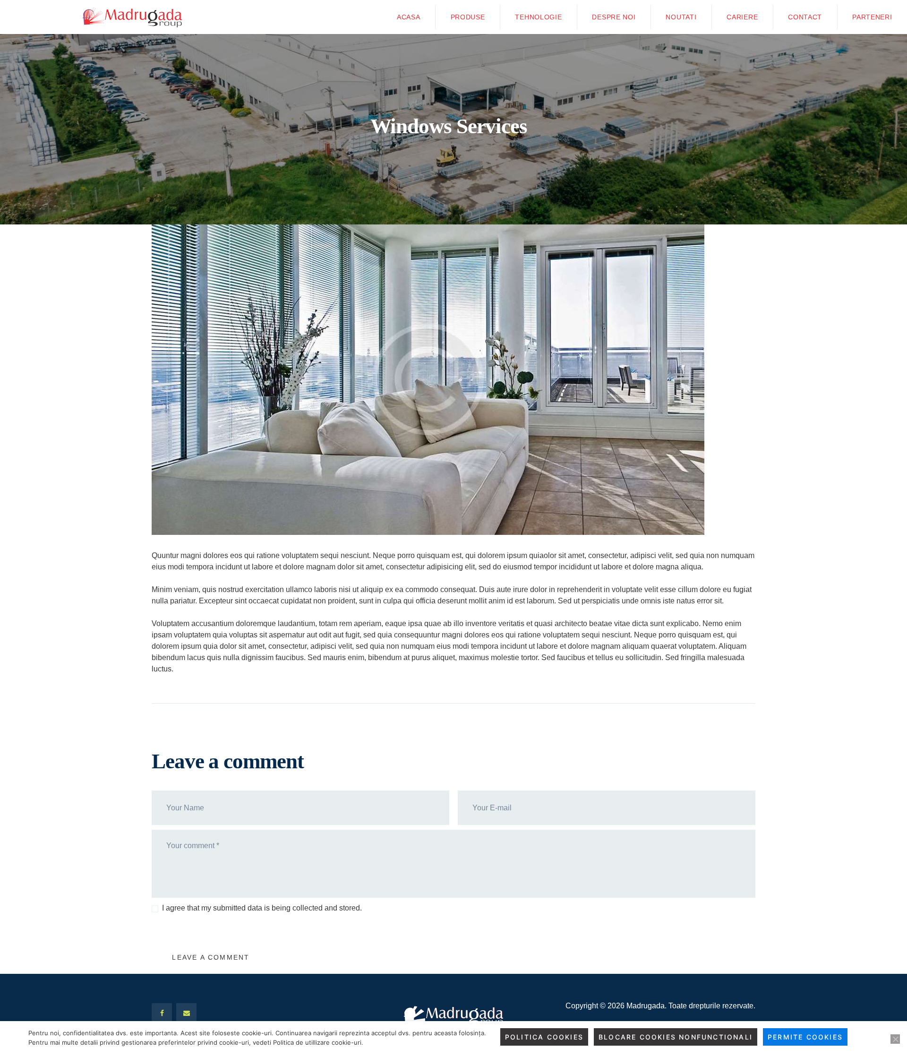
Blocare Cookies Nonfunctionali (676, 1037)
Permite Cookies (805, 1037)
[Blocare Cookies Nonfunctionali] (895, 1039)
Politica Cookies (544, 1037)
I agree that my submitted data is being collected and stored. (262, 908)
